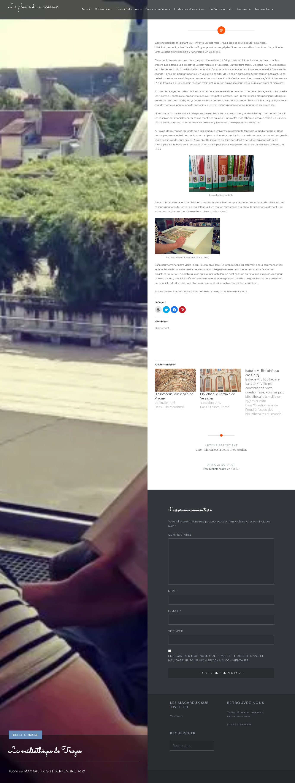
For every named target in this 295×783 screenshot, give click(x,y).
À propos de (244, 9)
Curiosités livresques (129, 9)
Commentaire (179, 534)
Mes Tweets (176, 716)
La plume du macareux (33, 7)
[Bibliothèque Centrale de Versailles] (220, 380)
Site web (175, 631)
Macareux (34, 771)
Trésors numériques (158, 9)
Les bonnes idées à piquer (189, 9)
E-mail (174, 611)
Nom (173, 591)
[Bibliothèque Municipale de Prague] (175, 380)
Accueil (86, 9)
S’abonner (245, 724)
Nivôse (231, 716)
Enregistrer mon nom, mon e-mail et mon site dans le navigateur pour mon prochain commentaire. (216, 658)
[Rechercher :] (192, 746)
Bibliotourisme (103, 9)
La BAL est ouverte (221, 9)
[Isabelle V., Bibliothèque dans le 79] (267, 395)
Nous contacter (264, 9)
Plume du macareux (249, 712)
